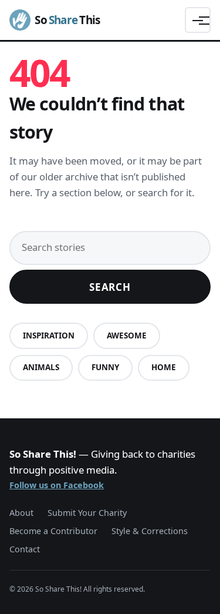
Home (163, 367)
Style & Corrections (149, 530)
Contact (24, 549)
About (21, 512)
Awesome (127, 335)
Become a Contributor (53, 530)
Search (110, 287)
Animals (41, 367)
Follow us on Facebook (56, 485)
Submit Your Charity (87, 512)
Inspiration (49, 335)
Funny (105, 367)
